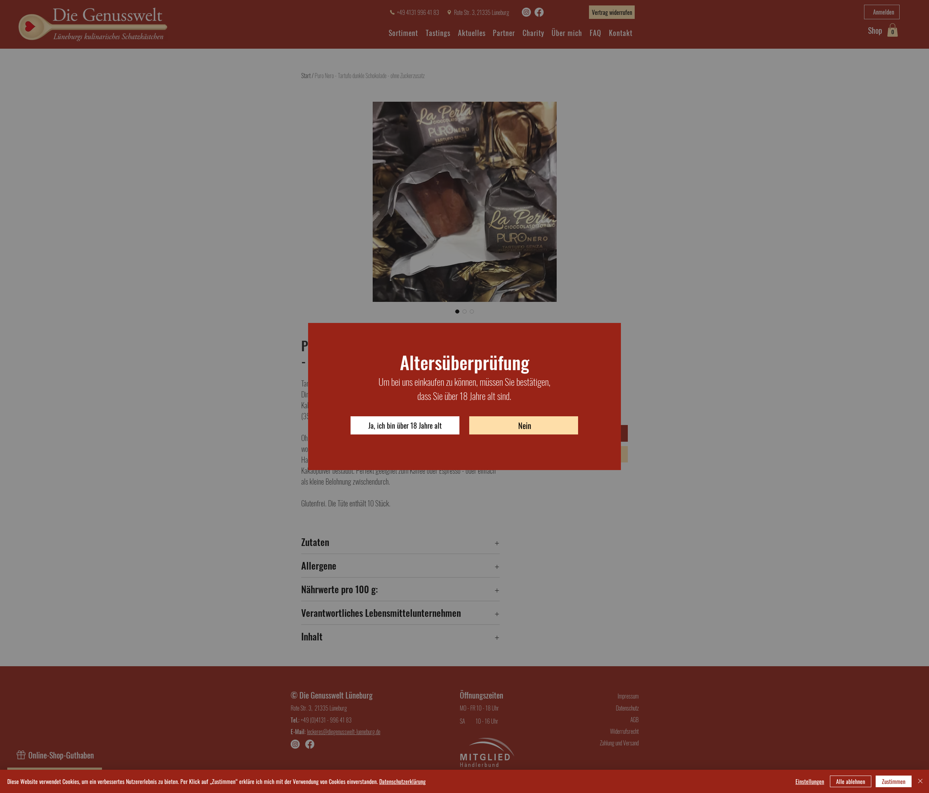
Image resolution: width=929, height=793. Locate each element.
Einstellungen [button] (809, 781)
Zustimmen (893, 781)
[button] (405, 425)
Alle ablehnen (850, 781)
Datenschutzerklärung (402, 781)
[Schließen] (920, 781)
